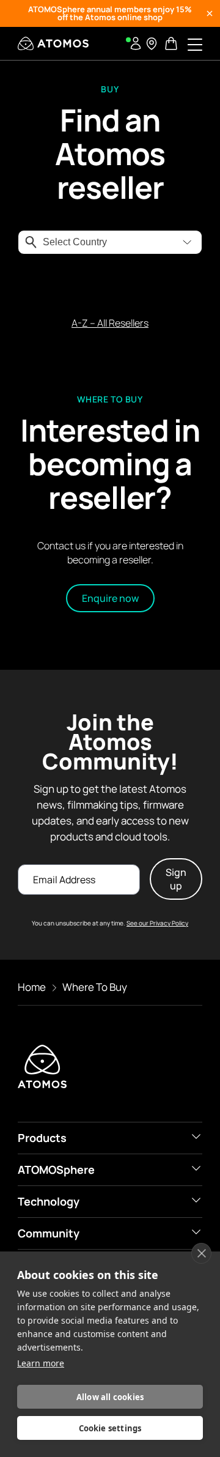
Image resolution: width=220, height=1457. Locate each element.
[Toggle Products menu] (196, 1136)
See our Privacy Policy (157, 923)
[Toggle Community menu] (196, 1232)
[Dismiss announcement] (210, 13)
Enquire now (110, 598)
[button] (187, 242)
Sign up (176, 879)
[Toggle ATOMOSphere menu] (196, 1168)
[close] (201, 1253)
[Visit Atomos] (53, 43)
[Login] (135, 43)
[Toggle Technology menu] (196, 1200)
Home (32, 987)
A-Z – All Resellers (110, 323)
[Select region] (151, 43)
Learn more (40, 1363)
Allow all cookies (110, 1397)
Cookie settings (110, 1428)
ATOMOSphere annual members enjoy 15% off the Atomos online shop (110, 13)
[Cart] (172, 43)
